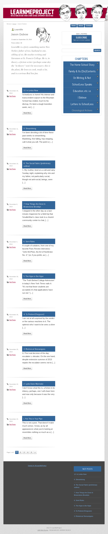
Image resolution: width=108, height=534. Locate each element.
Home (14, 24)
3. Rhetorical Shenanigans (34, 349)
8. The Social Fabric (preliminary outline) (36, 164)
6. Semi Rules (29, 241)
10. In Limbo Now (30, 90)
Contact (89, 25)
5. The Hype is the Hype (33, 276)
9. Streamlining (29, 128)
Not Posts (12, 96)
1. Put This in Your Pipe (32, 418)
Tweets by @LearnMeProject (37, 465)
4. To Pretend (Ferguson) (33, 314)
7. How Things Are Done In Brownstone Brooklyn (34, 205)
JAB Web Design (42, 530)
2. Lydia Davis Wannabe (33, 383)
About (81, 25)
